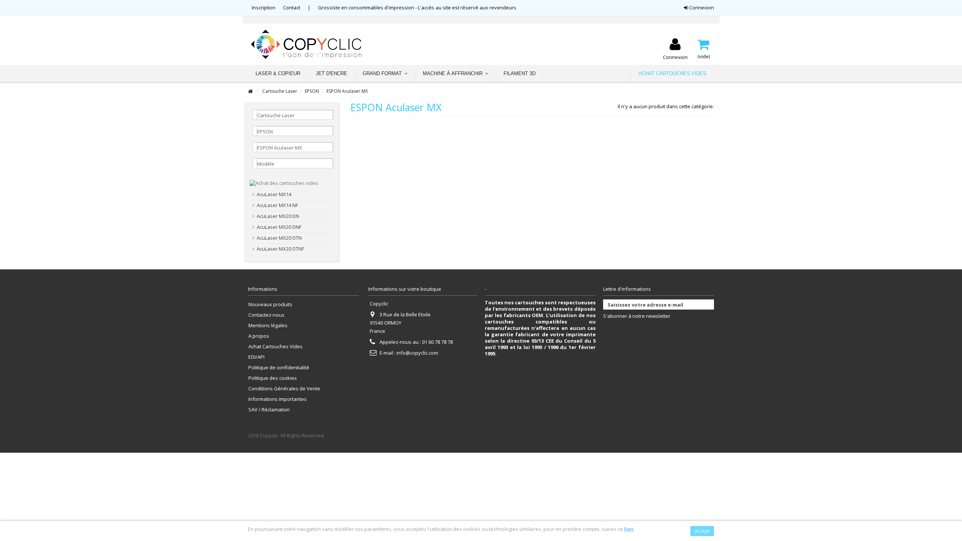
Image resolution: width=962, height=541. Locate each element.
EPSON (312, 91)
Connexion (701, 7)
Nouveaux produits (270, 304)
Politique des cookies (272, 378)
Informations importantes (277, 399)
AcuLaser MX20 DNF (279, 227)
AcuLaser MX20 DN (278, 216)
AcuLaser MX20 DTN (279, 238)
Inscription (263, 7)
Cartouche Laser (279, 91)
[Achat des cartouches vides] (284, 182)
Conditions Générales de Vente (284, 388)
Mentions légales (267, 325)
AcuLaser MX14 (274, 194)
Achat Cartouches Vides (275, 346)
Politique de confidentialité (278, 367)
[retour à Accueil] (250, 91)
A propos (258, 336)
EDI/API (256, 357)
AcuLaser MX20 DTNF (280, 249)
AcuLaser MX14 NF (277, 205)
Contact (291, 7)
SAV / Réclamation (269, 410)
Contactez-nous (266, 315)
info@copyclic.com (417, 352)
